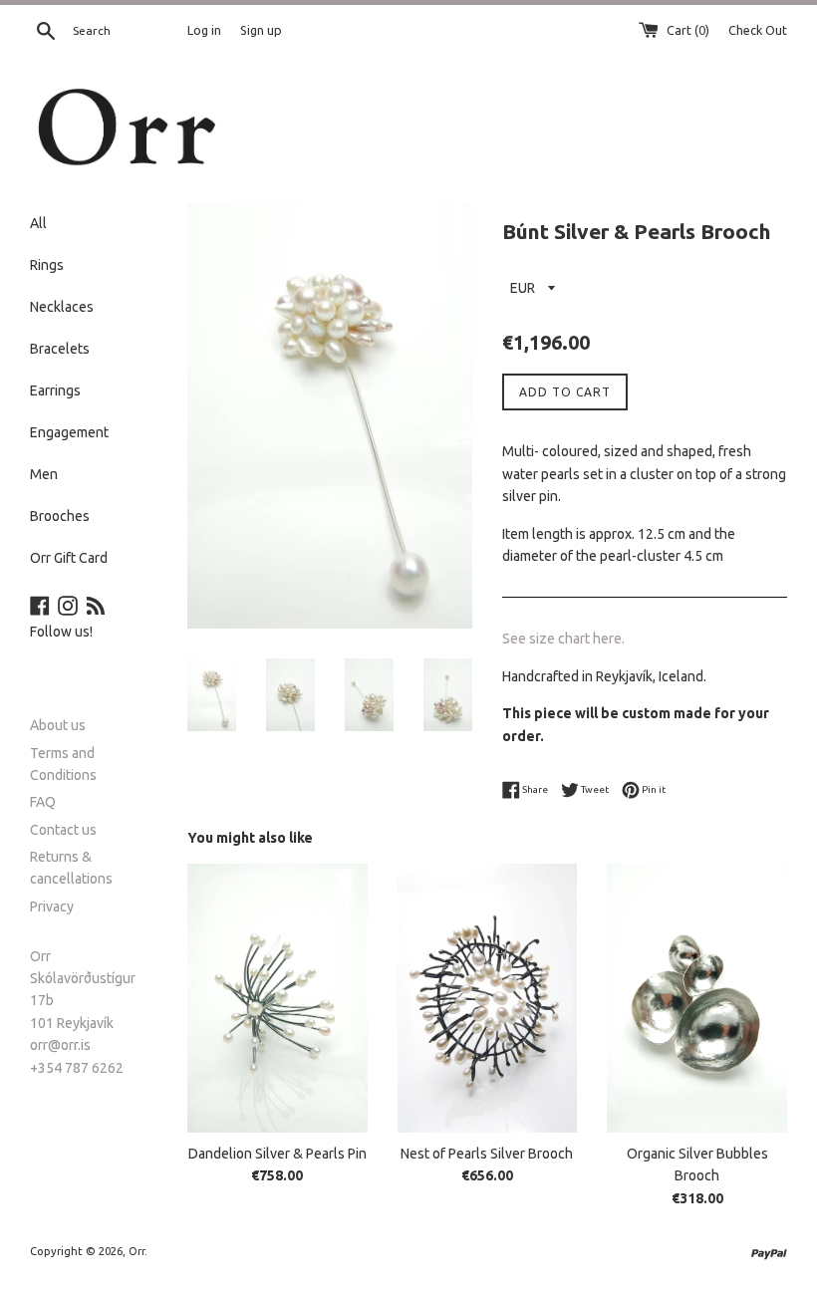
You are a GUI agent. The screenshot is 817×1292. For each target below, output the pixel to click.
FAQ (43, 802)
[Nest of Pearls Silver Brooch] (488, 998)
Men (44, 474)
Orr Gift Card (69, 558)
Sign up (261, 30)
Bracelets (60, 349)
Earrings (55, 390)
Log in (204, 30)
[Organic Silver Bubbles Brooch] (697, 998)
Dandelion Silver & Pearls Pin (277, 1154)
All (38, 223)
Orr (136, 1251)
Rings (47, 265)
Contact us (63, 830)
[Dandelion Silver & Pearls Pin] (277, 998)
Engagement (69, 432)
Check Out (757, 30)
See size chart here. (563, 638)
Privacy (52, 906)
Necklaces (62, 307)
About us (58, 725)
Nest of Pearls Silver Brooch (487, 1154)
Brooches (60, 516)
